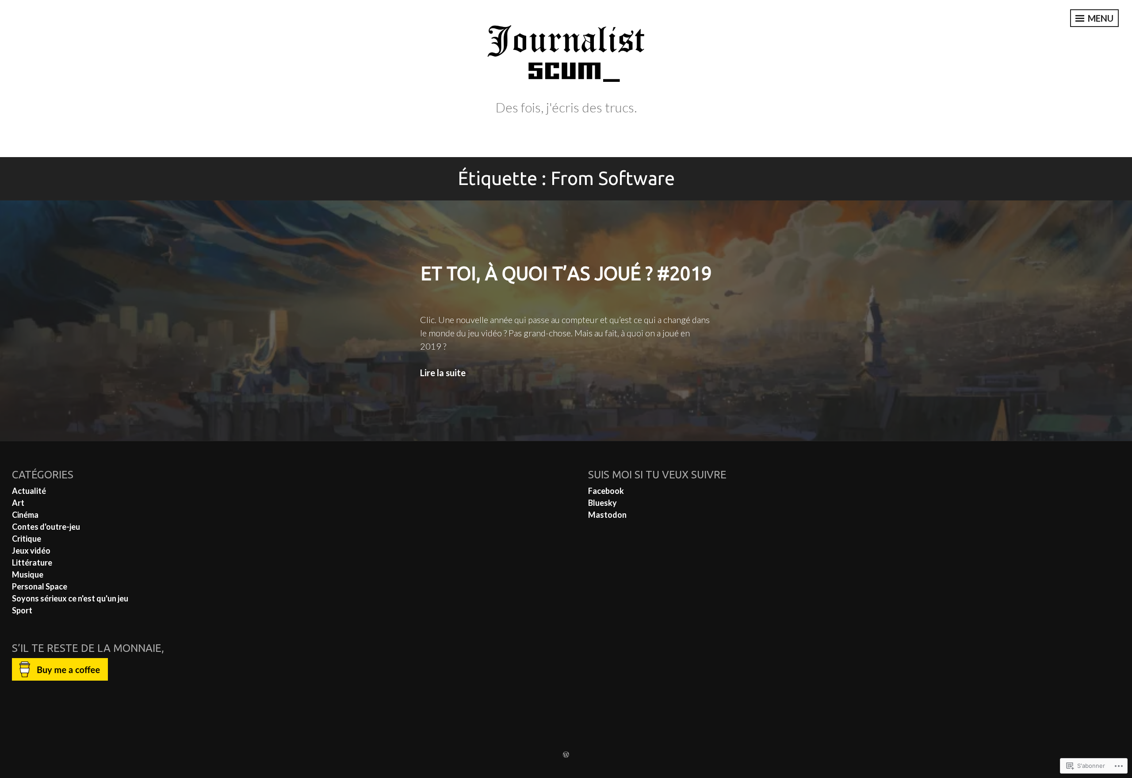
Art (18, 503)
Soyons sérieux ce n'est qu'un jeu (70, 598)
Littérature (32, 562)
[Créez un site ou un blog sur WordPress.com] (566, 755)
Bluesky (602, 503)
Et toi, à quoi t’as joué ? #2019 (566, 273)
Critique (26, 538)
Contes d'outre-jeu (46, 527)
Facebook (606, 491)
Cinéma (25, 515)
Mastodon (607, 515)
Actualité (29, 491)
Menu (1099, 18)
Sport (22, 610)
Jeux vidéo (31, 550)
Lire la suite (443, 372)
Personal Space (39, 586)
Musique (27, 574)
